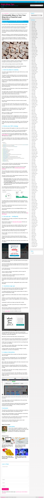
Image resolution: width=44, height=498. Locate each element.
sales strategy (7, 311)
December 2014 (34, 220)
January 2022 (34, 99)
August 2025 (34, 38)
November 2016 (34, 187)
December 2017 (34, 169)
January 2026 (34, 31)
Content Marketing (20, 21)
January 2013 (34, 242)
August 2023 (34, 73)
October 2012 (34, 246)
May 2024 (33, 60)
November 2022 (34, 84)
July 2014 (33, 227)
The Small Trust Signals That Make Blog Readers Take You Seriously (7, 446)
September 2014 (35, 225)
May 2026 (33, 26)
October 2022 (34, 86)
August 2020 (34, 123)
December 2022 (34, 83)
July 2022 (33, 90)
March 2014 (34, 233)
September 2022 (35, 87)
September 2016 (35, 190)
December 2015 (34, 203)
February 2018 (34, 166)
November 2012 (34, 245)
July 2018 (33, 159)
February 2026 (34, 30)
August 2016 (34, 192)
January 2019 (34, 150)
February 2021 (34, 114)
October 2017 (34, 172)
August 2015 (34, 209)
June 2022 (33, 91)
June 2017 (33, 177)
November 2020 (34, 119)
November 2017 (34, 170)
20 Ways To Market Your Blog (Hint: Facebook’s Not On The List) (20, 457)
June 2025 (33, 41)
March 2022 (34, 96)
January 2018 (34, 167)
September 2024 (35, 54)
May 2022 (33, 93)
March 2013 (34, 239)
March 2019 (34, 147)
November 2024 (34, 51)
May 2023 (33, 76)
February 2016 (34, 200)
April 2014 (33, 232)
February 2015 (34, 217)
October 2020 (34, 120)
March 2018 (34, 164)
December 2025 (34, 33)
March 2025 (34, 46)
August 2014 (34, 226)
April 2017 (33, 180)
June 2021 (33, 109)
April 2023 (33, 77)
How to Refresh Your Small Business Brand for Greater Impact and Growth (20, 446)
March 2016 (34, 199)
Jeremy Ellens (5, 21)
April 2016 (33, 197)
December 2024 (34, 50)
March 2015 (34, 216)
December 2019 (34, 134)
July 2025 (33, 40)
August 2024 (34, 56)
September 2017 (35, 173)
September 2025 (35, 37)
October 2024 (34, 53)
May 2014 (33, 230)
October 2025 (34, 36)
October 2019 (34, 137)
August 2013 (34, 235)
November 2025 (34, 34)
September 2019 (35, 139)
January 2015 (34, 219)
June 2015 (33, 212)
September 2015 (35, 207)
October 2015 (34, 206)
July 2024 (33, 57)
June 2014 (33, 229)
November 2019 (34, 136)
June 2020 (33, 126)
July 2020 (33, 124)
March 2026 (34, 28)
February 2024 (34, 64)
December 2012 (34, 243)
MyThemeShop (41, 497)
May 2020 (33, 127)
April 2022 (33, 94)
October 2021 (34, 103)
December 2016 (34, 186)
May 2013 (33, 236)
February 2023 (34, 80)
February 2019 (34, 149)
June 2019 (33, 143)
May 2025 (33, 43)
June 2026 (33, 24)
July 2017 (33, 176)
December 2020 (34, 117)
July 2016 (33, 193)
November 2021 (34, 101)
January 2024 (34, 66)
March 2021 (34, 113)
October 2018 (34, 154)
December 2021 (34, 100)
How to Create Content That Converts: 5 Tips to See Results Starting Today (8, 457)
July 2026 (33, 23)
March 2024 (34, 63)
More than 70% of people (17, 221)
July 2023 (33, 74)
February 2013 (34, 240)
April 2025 (33, 44)
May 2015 (33, 213)
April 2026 (33, 27)
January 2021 (34, 116)
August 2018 (34, 157)
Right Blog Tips (7, 4)
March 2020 (34, 130)
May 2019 (33, 144)
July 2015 (33, 210)
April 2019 (33, 146)
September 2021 (35, 104)
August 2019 (34, 140)
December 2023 (34, 67)
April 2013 (33, 237)
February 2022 (34, 97)
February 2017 (34, 183)
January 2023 (34, 81)
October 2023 (34, 70)
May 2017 (33, 179)
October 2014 (34, 223)
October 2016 (34, 189)
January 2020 (34, 133)
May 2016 (33, 196)
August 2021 (34, 106)
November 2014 (34, 222)
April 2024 (33, 61)
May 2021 (33, 110)
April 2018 (33, 163)
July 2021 (33, 107)
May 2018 (33, 162)
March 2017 (34, 182)
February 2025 (34, 47)
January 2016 (34, 202)
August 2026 (34, 21)
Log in (33, 252)
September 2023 (35, 71)
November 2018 (34, 153)
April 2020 (33, 129)
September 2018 (35, 156)
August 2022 (34, 89)
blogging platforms (5, 134)
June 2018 (33, 160)
